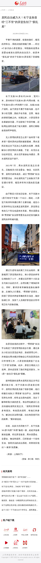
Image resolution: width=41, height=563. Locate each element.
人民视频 (6, 548)
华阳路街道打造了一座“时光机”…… (16, 477)
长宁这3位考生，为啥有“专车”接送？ (16, 486)
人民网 (2, 10)
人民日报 (6, 535)
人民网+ (15, 535)
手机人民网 (24, 535)
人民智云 (15, 548)
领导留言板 (34, 535)
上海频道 (11, 10)
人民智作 (24, 548)
